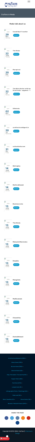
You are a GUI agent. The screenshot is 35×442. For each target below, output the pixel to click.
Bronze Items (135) (16, 366)
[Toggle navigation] (29, 1)
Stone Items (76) (25, 399)
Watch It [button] (16, 73)
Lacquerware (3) (16, 387)
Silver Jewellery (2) (8, 399)
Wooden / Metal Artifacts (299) (17, 403)
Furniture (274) (16, 382)
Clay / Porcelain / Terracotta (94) (16, 374)
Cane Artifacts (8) (16, 370)
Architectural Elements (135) (16, 358)
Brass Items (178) (17, 362)
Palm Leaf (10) (17, 395)
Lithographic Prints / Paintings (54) (16, 391)
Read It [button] (16, 35)
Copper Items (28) (16, 378)
